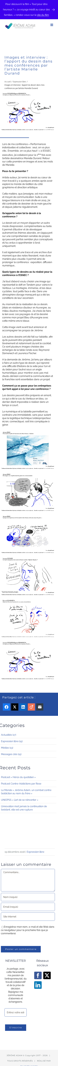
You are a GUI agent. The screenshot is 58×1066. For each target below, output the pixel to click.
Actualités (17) (8, 734)
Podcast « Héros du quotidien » (18, 777)
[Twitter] (47, 975)
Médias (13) (7, 747)
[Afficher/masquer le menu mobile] (52, 24)
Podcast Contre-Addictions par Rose (21, 783)
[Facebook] (38, 975)
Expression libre (35, 851)
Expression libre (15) (12, 741)
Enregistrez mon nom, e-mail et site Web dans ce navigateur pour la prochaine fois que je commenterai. (27, 930)
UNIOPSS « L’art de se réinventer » (19, 799)
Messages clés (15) (11, 754)
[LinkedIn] (38, 985)
